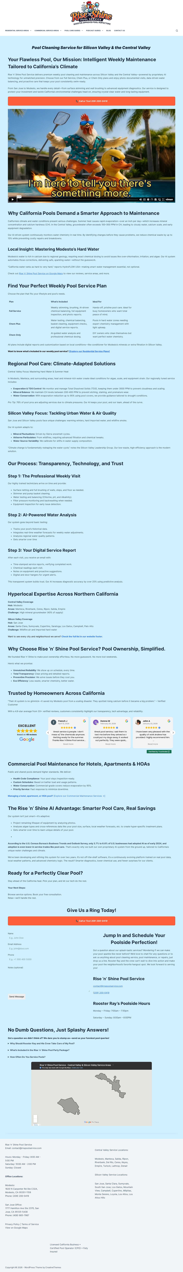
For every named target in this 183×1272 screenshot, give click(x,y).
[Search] (177, 31)
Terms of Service (30, 1224)
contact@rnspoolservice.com (108, 986)
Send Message (16, 996)
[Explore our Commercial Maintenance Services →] (79, 796)
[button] (173, 733)
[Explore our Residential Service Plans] (89, 351)
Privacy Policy (12, 1224)
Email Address (14, 944)
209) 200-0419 (101, 992)
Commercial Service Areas (47, 31)
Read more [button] (68, 744)
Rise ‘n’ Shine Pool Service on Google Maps (41, 273)
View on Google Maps (16, 1227)
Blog (108, 31)
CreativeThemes (53, 1267)
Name (10, 933)
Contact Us (119, 31)
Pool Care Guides (72, 31)
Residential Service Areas (17, 31)
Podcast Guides (93, 31)
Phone (11, 955)
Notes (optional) (15, 967)
